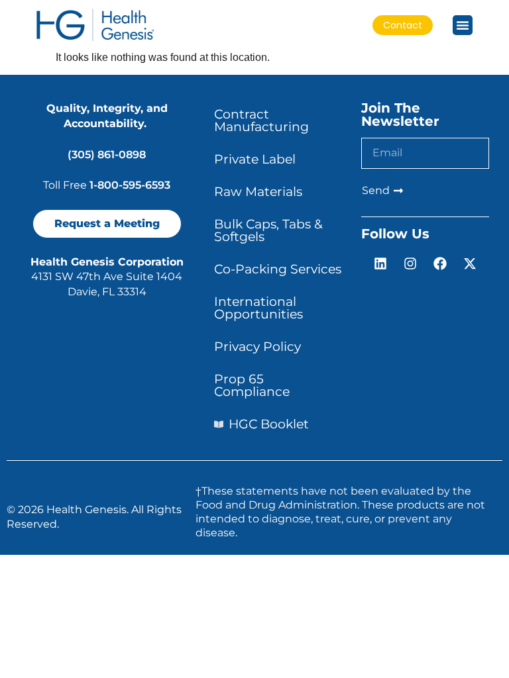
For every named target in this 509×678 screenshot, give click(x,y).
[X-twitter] (470, 263)
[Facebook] (440, 263)
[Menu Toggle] (463, 25)
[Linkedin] (380, 263)
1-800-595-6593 (129, 185)
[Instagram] (410, 263)
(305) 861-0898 (107, 154)
